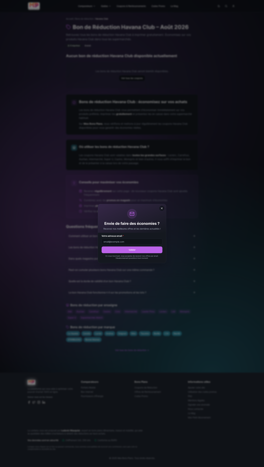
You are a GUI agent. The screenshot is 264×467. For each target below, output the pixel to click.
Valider (132, 249)
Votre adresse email (113, 236)
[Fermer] (161, 208)
